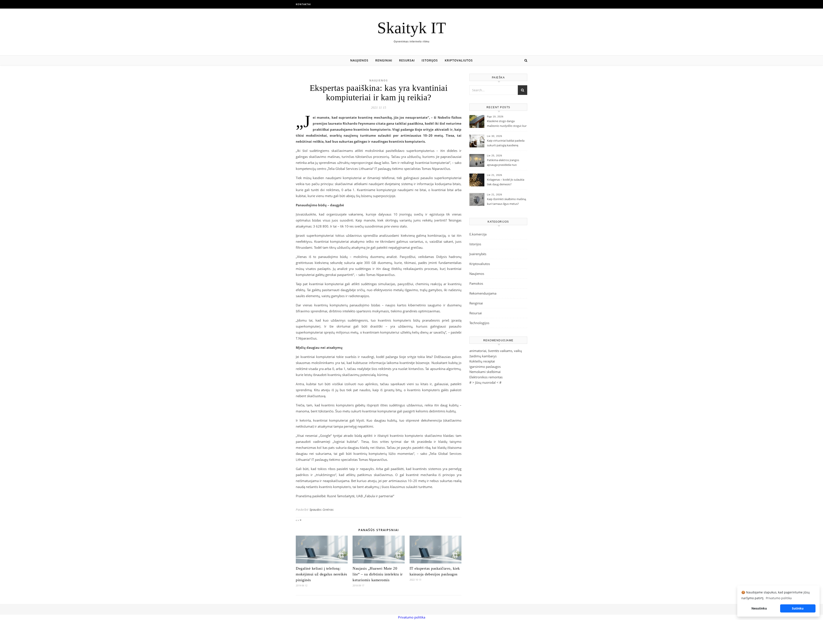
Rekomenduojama (482, 293)
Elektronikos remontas (486, 377)
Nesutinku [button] (759, 608)
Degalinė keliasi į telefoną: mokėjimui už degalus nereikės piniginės (321, 574)
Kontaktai (303, 4)
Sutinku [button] (797, 608)
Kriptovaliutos (459, 60)
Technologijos (479, 323)
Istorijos (430, 60)
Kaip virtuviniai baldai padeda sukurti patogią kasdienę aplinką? (505, 143)
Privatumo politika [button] (779, 598)
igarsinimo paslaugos (485, 366)
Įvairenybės (477, 254)
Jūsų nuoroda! (485, 382)
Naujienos (359, 60)
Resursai (407, 60)
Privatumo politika (411, 617)
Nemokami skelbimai (485, 372)
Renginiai (383, 60)
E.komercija (478, 234)
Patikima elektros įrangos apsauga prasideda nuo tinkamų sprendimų (503, 163)
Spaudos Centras (321, 510)
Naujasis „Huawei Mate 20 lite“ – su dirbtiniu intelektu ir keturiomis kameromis (378, 574)
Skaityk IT (411, 28)
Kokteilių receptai (482, 361)
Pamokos (476, 283)
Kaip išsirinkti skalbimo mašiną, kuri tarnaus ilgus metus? (506, 201)
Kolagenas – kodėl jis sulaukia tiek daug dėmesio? (505, 182)
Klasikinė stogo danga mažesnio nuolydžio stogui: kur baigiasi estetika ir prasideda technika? (507, 124)
